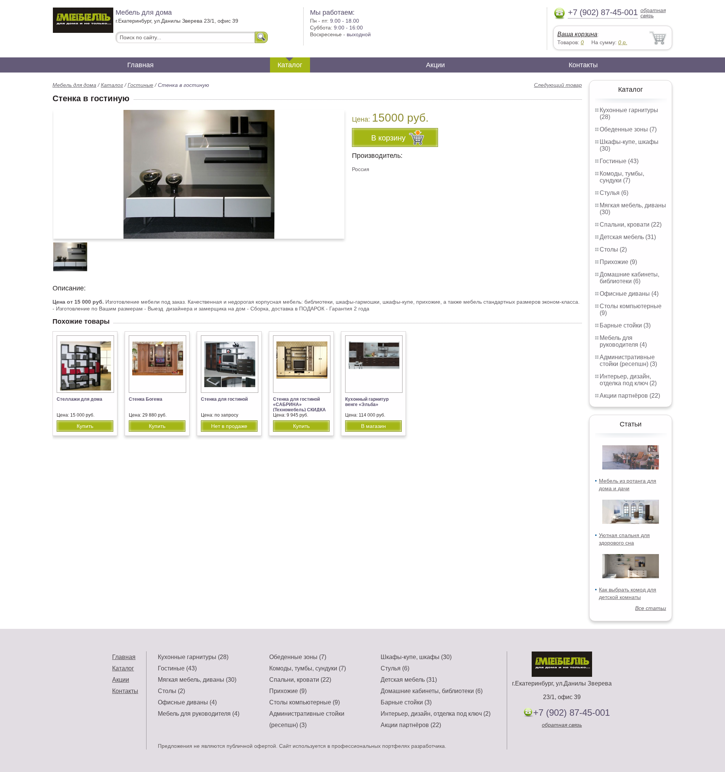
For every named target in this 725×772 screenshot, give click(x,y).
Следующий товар (558, 85)
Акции (435, 65)
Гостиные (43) (619, 161)
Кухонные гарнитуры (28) (193, 657)
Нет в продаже (229, 426)
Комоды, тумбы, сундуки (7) (622, 177)
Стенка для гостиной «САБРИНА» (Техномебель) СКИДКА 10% (299, 407)
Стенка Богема (145, 399)
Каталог (290, 65)
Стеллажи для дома (79, 399)
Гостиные (140, 85)
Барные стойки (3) (625, 325)
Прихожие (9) (618, 262)
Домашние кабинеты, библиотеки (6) (629, 277)
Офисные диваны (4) (629, 293)
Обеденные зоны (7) (628, 129)
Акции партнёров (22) (630, 395)
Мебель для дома (74, 85)
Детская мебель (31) (628, 237)
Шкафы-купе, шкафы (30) (416, 657)
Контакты (583, 65)
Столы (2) (613, 249)
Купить (85, 426)
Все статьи (650, 608)
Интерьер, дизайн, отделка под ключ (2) (628, 379)
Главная (140, 65)
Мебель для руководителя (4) (623, 341)
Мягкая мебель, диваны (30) (197, 679)
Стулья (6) (614, 193)
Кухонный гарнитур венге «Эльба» (367, 402)
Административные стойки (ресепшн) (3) (628, 360)
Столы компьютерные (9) (304, 702)
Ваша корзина (577, 34)
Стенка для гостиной (224, 399)
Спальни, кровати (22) (631, 224)
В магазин (373, 426)
